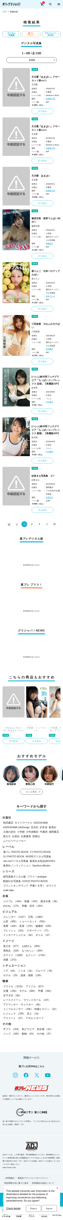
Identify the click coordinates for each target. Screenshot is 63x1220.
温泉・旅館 (31, 975)
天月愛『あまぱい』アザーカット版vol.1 (46, 79)
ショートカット (33, 921)
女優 (10, 990)
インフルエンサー (18, 1009)
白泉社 (16, 836)
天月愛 (35, 84)
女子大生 (12, 995)
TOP (5, 12)
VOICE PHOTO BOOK (35, 881)
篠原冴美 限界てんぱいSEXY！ (46, 220)
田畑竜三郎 (50, 99)
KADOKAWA (41, 822)
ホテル (11, 975)
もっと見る (31, 792)
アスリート (13, 1018)
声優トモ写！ (37, 885)
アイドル (36, 986)
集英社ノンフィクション (17, 865)
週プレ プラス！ (31, 34)
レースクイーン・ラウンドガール (27, 999)
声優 (45, 990)
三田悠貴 (36, 331)
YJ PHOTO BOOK (40, 851)
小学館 (21, 831)
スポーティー (38, 930)
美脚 (10, 925)
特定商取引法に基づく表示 (16, 1183)
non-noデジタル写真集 (15, 861)
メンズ (11, 1033)
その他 (45, 1033)
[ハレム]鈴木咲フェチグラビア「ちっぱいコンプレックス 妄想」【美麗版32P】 (46, 380)
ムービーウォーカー (14, 840)
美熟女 (11, 950)
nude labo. (8, 890)
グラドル (13, 986)
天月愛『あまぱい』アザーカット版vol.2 (46, 128)
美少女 (11, 946)
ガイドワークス (23, 822)
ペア (10, 970)
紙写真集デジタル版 (14, 876)
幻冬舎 (43, 827)
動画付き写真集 (12, 881)
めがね (11, 905)
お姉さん (32, 946)
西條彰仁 (49, 243)
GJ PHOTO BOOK (13, 856)
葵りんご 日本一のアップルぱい (46, 273)
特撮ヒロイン (46, 1009)
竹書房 (44, 831)
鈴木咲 (35, 388)
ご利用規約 (9, 1178)
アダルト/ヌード (35, 1018)
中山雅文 (49, 402)
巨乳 (36, 916)
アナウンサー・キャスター (22, 1004)
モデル (28, 990)
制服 (31, 901)
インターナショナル (18, 935)
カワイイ (13, 955)
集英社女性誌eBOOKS (42, 861)
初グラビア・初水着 (37, 1029)
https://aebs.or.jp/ (9, 1167)
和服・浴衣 (33, 905)
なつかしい (33, 950)
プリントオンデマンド (15, 885)
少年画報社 (32, 831)
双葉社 (36, 836)
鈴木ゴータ (50, 296)
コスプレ (13, 901)
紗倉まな (36, 480)
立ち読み (42, 111)
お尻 (10, 921)
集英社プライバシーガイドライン (33, 1178)
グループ (44, 970)
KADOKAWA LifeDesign (16, 827)
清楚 (10, 959)
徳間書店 (54, 831)
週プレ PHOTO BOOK (16, 851)
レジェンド (14, 1013)
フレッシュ (14, 930)
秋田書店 (8, 822)
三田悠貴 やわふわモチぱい (46, 326)
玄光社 (34, 827)
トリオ (26, 970)
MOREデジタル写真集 (38, 856)
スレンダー (15, 916)
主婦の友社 (9, 831)
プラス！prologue (37, 876)
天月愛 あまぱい (41, 175)
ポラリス (51, 885)
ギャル (44, 935)
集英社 (52, 827)
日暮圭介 (49, 497)
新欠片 (7, 836)
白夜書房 (26, 836)
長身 (26, 925)
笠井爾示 (49, 349)
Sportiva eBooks (41, 865)
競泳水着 (49, 901)
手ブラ (11, 1029)
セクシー (36, 955)
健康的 (44, 925)
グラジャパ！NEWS (51, 34)
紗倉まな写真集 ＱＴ (43, 475)
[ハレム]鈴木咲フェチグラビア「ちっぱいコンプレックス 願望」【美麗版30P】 (46, 430)
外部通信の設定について (43, 1183)
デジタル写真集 (11, 34)
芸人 (33, 1013)
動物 (28, 1033)
